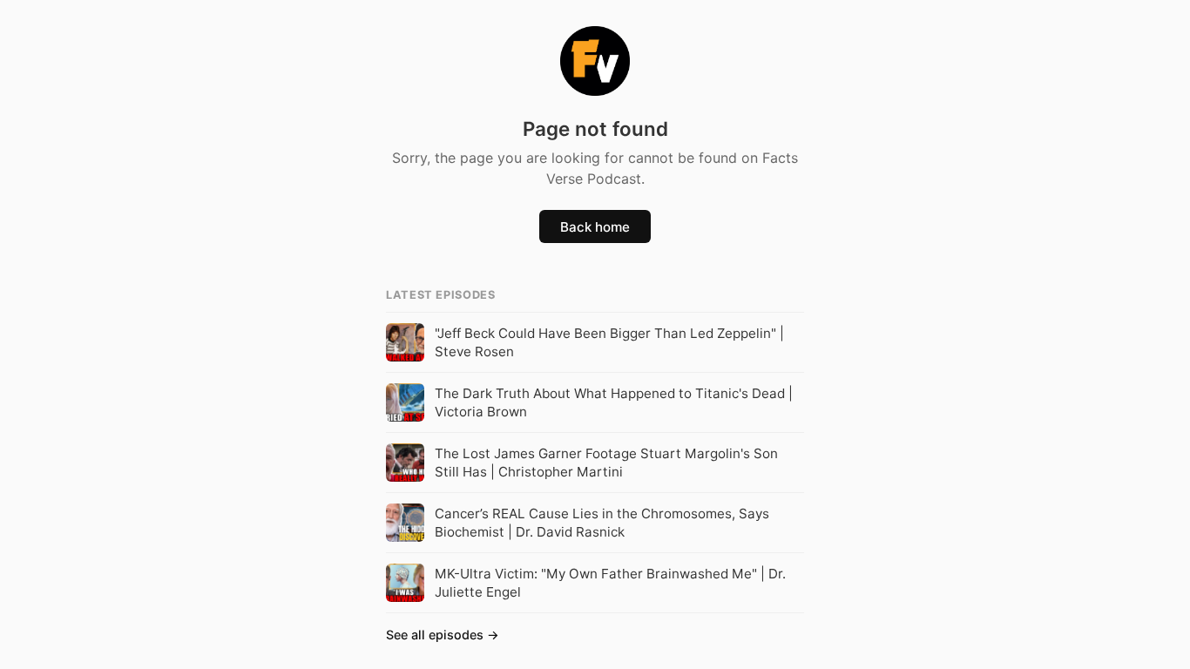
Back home (595, 227)
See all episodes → (442, 634)
